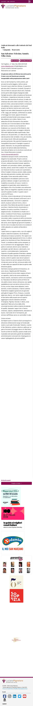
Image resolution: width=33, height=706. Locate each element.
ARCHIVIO (12, 1)
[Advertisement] (16, 26)
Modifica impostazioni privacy (20, 688)
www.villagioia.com (7, 66)
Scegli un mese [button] (16, 483)
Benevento (16, 50)
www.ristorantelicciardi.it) (10, 154)
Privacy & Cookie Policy (8, 688)
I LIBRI (8, 1)
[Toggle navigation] (29, 1)
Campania (6, 50)
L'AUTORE (3, 1)
